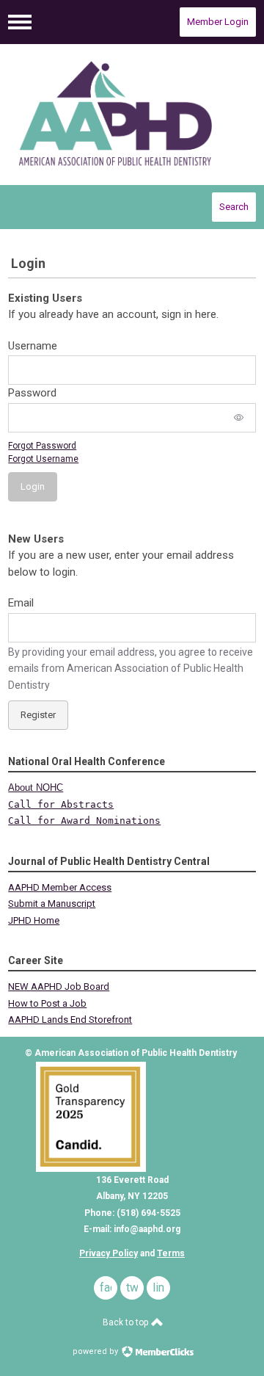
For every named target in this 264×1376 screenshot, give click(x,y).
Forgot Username (43, 459)
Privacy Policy (108, 1253)
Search (234, 206)
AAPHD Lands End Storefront (70, 1019)
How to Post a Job (47, 1003)
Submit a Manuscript (51, 903)
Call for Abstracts (61, 804)
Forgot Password (42, 446)
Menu (20, 22)
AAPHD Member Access (59, 887)
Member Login (218, 21)
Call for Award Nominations (84, 820)
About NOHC (35, 787)
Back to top (126, 1322)
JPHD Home (33, 920)
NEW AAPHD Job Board (58, 986)
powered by (96, 1351)
